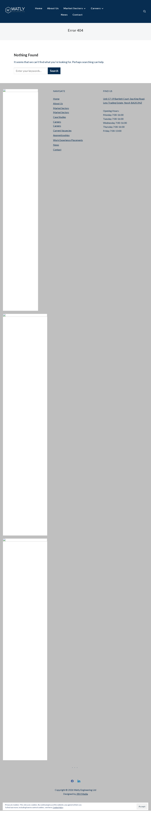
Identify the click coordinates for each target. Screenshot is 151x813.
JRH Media (82, 793)
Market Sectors (73, 8)
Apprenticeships (61, 135)
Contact (78, 14)
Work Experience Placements (68, 140)
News (64, 14)
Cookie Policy (58, 807)
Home (38, 8)
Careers (96, 8)
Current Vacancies (62, 130)
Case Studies (59, 117)
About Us (53, 8)
